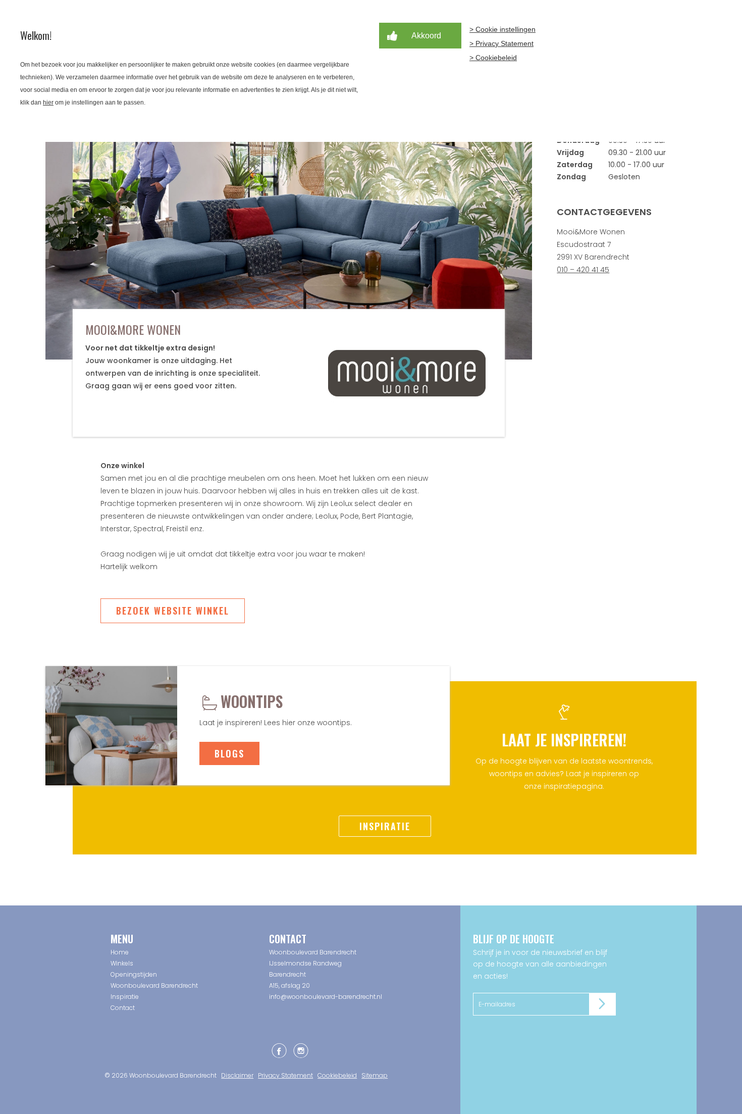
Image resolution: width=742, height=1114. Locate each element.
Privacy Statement (285, 1075)
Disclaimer (237, 1075)
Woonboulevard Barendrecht (154, 985)
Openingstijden (134, 974)
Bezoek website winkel (172, 610)
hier (48, 102)
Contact (123, 1007)
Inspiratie (384, 826)
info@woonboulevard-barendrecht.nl (325, 996)
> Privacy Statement (501, 43)
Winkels (122, 963)
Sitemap (374, 1075)
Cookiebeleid (337, 1075)
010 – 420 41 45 (583, 270)
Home (120, 952)
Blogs (229, 753)
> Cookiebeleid (493, 58)
